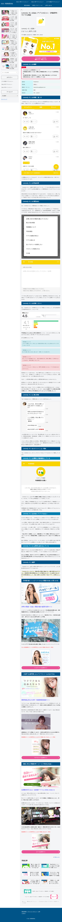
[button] (17, 72)
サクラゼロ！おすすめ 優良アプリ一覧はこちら (41, 58)
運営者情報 (24, 911)
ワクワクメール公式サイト (40, 757)
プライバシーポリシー (32, 911)
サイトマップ (4, 99)
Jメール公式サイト (40, 851)
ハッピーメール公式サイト (40, 667)
